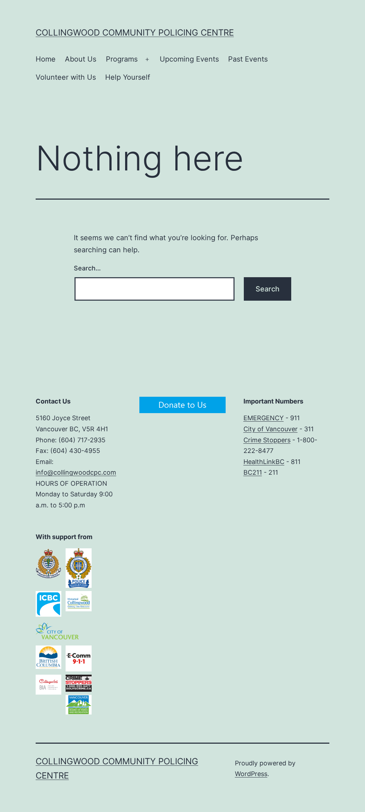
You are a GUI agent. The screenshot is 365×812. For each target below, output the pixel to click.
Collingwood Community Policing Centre (135, 32)
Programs (122, 59)
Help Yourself (127, 77)
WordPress (251, 773)
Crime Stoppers (267, 440)
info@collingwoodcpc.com (76, 472)
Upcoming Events (189, 59)
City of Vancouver (270, 429)
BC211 (252, 472)
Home (46, 59)
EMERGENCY (263, 418)
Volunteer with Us (66, 77)
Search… (87, 268)
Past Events (248, 59)
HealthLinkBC (263, 461)
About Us (80, 59)
